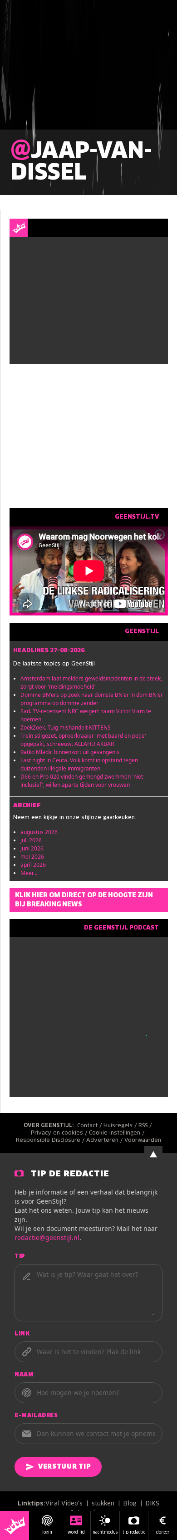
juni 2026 (32, 848)
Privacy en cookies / (60, 1133)
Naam (24, 1375)
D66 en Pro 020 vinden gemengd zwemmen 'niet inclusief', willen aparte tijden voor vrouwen (81, 781)
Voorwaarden (142, 1140)
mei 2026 (32, 856)
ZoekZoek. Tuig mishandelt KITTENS (65, 727)
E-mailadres (36, 1416)
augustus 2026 (39, 832)
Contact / (90, 1126)
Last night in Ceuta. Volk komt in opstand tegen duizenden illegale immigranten (79, 764)
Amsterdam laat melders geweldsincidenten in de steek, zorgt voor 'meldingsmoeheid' (91, 682)
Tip (20, 1257)
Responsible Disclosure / (51, 1140)
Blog (130, 1504)
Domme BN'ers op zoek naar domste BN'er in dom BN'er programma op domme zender (91, 699)
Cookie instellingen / (117, 1133)
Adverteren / (105, 1140)
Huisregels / (120, 1126)
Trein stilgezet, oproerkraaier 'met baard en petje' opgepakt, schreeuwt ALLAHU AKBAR (83, 740)
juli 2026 (31, 840)
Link (22, 1334)
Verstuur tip (64, 1467)
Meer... (28, 873)
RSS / (145, 1126)
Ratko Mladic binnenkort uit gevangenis (69, 752)
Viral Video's (64, 1504)
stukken (103, 1504)
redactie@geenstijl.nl (47, 1237)
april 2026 (33, 865)
